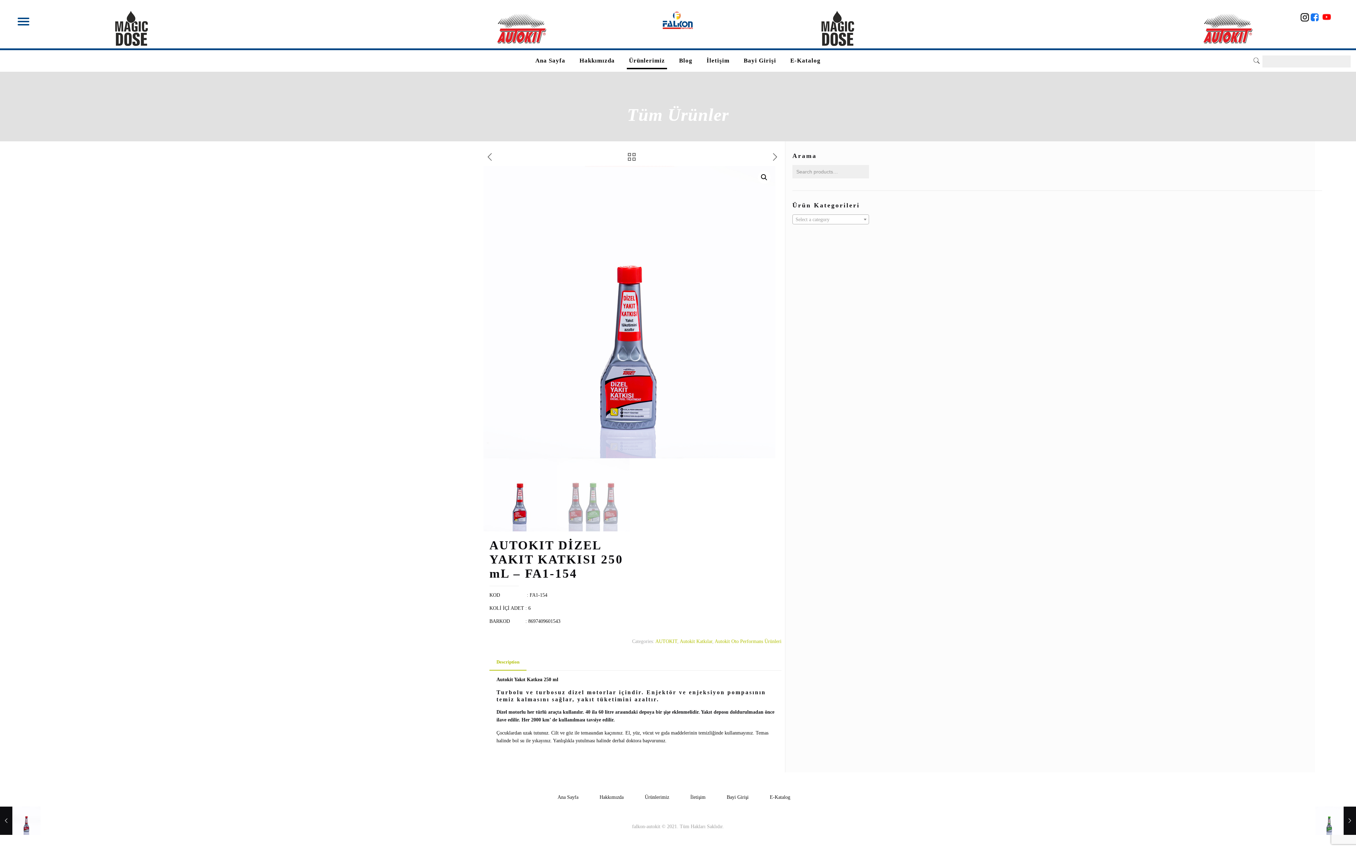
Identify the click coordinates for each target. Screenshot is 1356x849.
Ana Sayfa (568, 797)
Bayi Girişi (738, 797)
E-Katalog (780, 797)
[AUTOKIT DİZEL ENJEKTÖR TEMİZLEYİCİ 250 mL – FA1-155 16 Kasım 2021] (20, 821)
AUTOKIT (666, 641)
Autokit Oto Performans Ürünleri (748, 641)
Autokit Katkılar (696, 641)
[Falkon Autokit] (678, 20)
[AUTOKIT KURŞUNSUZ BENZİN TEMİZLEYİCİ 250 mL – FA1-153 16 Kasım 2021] (1335, 821)
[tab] (508, 662)
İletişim (698, 797)
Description (507, 662)
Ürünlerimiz (657, 797)
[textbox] (831, 220)
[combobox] (830, 219)
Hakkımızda (612, 797)
